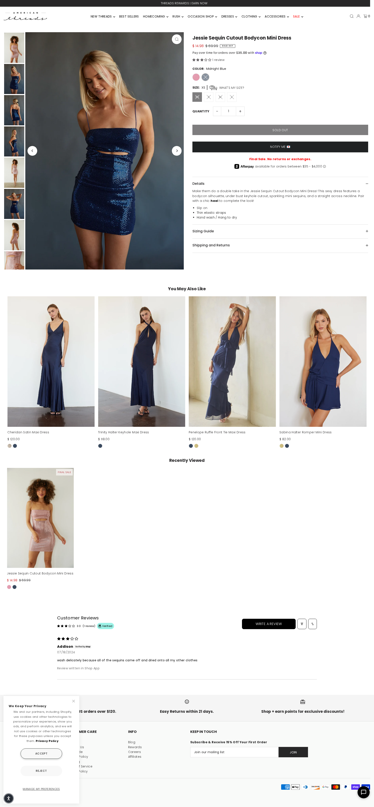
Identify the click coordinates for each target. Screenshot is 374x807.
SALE (296, 16)
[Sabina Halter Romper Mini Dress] (323, 361)
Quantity (201, 111)
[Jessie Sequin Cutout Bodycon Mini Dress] (40, 518)
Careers (134, 752)
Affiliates (135, 756)
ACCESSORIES (275, 16)
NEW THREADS (101, 16)
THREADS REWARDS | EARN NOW (183, 3)
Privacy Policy (47, 741)
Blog (131, 742)
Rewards (135, 747)
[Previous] (32, 151)
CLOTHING (249, 16)
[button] (202, 60)
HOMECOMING (154, 16)
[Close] (74, 701)
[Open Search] (351, 16)
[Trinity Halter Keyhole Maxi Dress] (141, 361)
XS (197, 97)
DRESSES (227, 16)
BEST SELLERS (129, 16)
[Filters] (301, 624)
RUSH (176, 16)
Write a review (269, 623)
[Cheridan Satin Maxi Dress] (51, 361)
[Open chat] (364, 792)
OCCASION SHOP (201, 16)
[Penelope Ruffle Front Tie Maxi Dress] (232, 361)
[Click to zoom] (177, 39)
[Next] (177, 151)
